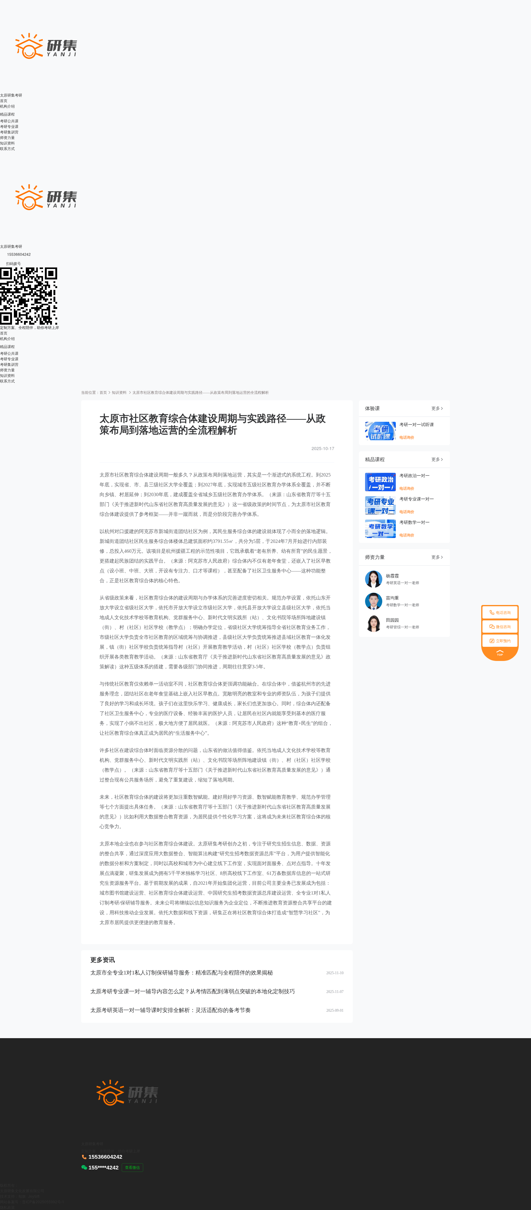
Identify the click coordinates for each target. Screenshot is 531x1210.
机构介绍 (7, 106)
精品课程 (10, 114)
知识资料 (7, 142)
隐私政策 (7, 1207)
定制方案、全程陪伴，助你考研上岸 (29, 327)
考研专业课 (9, 126)
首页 (3, 100)
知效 (22, 1196)
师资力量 (7, 137)
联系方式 (7, 148)
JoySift (33, 1196)
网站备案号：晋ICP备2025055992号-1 (32, 1201)
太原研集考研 (11, 94)
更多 (437, 408)
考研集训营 (9, 131)
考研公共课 (9, 120)
